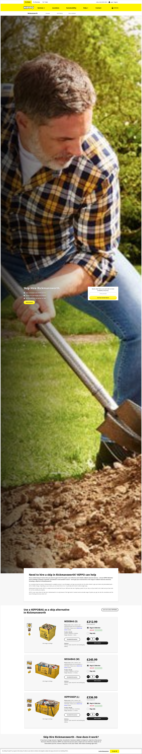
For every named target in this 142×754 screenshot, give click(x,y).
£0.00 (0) (116, 8)
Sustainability (71, 8)
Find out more (29, 302)
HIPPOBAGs (60, 13)
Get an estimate (72, 13)
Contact (98, 8)
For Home (27, 2)
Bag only (92, 633)
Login (114, 2)
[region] (71, 751)
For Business (36, 2)
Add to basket (97, 643)
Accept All (114, 751)
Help (85, 8)
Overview (48, 13)
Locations (55, 8)
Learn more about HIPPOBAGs (110, 609)
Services (40, 8)
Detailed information (72, 639)
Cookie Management (104, 751)
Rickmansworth (32, 13)
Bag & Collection (96, 629)
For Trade (45, 2)
